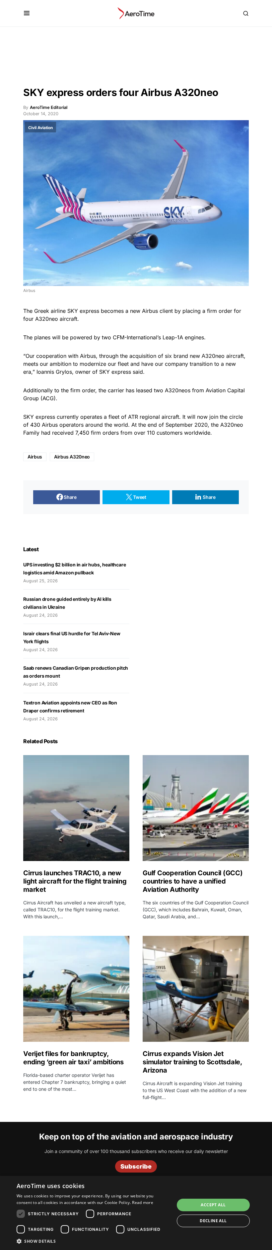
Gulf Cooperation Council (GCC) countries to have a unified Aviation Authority (193, 881)
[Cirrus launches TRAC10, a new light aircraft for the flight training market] (76, 808)
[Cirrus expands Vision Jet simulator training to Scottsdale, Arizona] (196, 989)
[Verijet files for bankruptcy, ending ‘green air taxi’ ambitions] (76, 989)
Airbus (35, 456)
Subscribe (136, 1166)
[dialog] (136, 1213)
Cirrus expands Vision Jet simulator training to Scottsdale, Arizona (192, 1062)
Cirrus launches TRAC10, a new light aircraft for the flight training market (75, 881)
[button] (26, 13)
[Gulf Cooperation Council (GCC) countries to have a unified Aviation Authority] (196, 808)
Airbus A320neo (72, 456)
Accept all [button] (213, 1205)
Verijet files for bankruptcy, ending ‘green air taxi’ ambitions (74, 1058)
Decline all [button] (213, 1221)
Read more (142, 1202)
